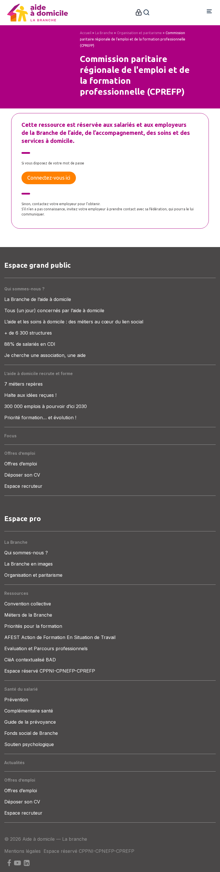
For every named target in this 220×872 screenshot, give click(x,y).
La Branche (104, 33)
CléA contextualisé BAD (30, 660)
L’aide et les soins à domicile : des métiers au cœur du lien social (73, 322)
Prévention (16, 699)
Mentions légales (22, 851)
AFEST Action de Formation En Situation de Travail (59, 637)
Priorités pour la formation (33, 626)
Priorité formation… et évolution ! (40, 417)
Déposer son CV (22, 475)
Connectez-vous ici (48, 177)
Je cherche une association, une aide (45, 355)
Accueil (85, 33)
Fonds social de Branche (31, 733)
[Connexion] (138, 12)
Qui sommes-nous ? (24, 288)
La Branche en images (28, 564)
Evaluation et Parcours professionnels (46, 648)
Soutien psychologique (29, 744)
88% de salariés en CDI (29, 344)
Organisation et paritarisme (139, 33)
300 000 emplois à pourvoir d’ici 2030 (45, 406)
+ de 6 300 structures (28, 333)
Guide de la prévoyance (30, 722)
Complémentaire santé (28, 711)
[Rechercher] (146, 12)
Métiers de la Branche (28, 615)
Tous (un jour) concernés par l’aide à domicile (54, 310)
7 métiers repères (23, 384)
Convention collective (27, 604)
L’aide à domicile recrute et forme (38, 373)
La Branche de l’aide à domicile (37, 299)
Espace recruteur (23, 486)
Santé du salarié (21, 689)
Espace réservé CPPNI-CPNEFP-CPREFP (49, 671)
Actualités (14, 762)
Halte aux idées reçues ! (30, 395)
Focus (10, 435)
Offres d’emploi (19, 453)
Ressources (16, 593)
